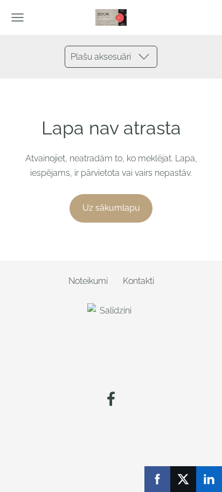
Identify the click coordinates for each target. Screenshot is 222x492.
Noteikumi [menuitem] (88, 281)
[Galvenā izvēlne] (17, 17)
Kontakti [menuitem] (138, 281)
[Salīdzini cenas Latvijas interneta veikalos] (111, 369)
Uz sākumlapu (111, 208)
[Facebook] (111, 398)
